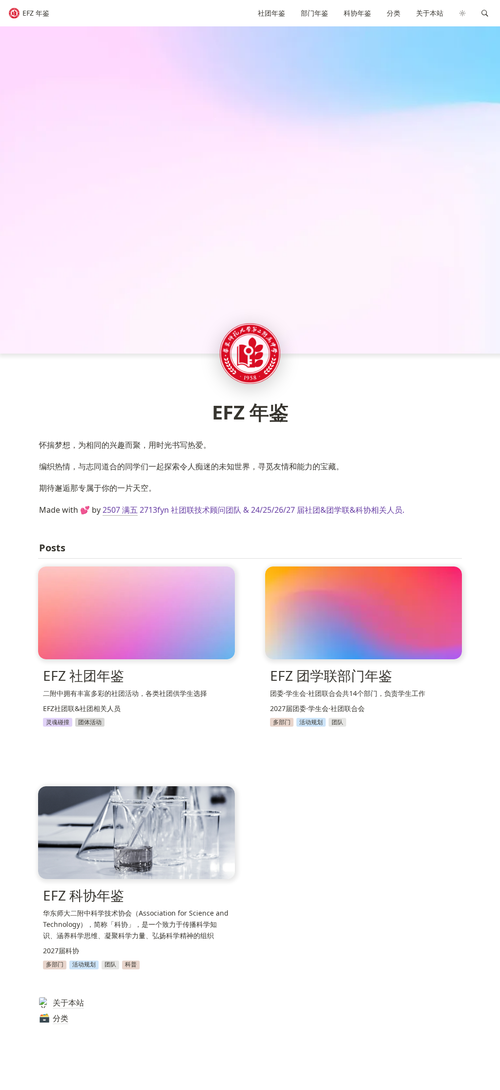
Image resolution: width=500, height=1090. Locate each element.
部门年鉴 (314, 13)
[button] (485, 13)
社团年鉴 (271, 13)
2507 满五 (120, 509)
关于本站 (429, 13)
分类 (393, 13)
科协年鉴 (357, 13)
